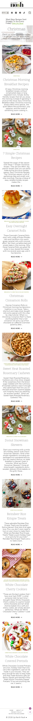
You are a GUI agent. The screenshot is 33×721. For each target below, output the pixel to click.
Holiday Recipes (19, 222)
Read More (16, 114)
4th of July (7, 580)
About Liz (19, 710)
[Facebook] (20, 13)
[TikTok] (24, 13)
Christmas (16, 76)
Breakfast (7, 221)
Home (11, 710)
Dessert (23, 436)
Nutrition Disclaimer (16, 713)
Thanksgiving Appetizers (12, 365)
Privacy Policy (16, 712)
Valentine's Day (25, 581)
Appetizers (7, 363)
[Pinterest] (12, 13)
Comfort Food (23, 221)
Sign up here (17, 23)
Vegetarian (24, 365)
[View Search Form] (30, 13)
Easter (11, 222)
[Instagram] (16, 13)
